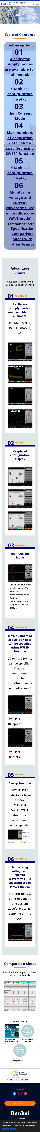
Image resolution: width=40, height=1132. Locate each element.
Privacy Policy (30, 1125)
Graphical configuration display (20, 94)
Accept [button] (5, 1129)
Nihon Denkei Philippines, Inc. (17, 4)
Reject (13, 1129)
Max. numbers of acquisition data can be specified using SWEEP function (20, 143)
